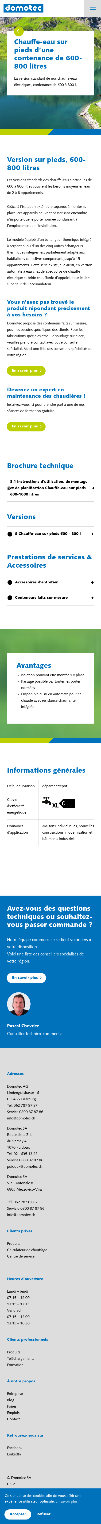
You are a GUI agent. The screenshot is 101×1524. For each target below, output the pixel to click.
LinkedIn (14, 1454)
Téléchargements (20, 1359)
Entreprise (15, 1394)
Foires (11, 1407)
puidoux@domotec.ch (24, 1167)
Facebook (15, 1448)
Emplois (13, 1413)
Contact (13, 1419)
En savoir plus (25, 371)
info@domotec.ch (21, 1118)
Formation (15, 1365)
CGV (11, 1484)
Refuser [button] (43, 1514)
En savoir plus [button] (67, 1502)
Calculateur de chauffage (27, 1250)
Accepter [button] (18, 1514)
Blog (10, 1400)
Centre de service (21, 1256)
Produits (13, 1244)
